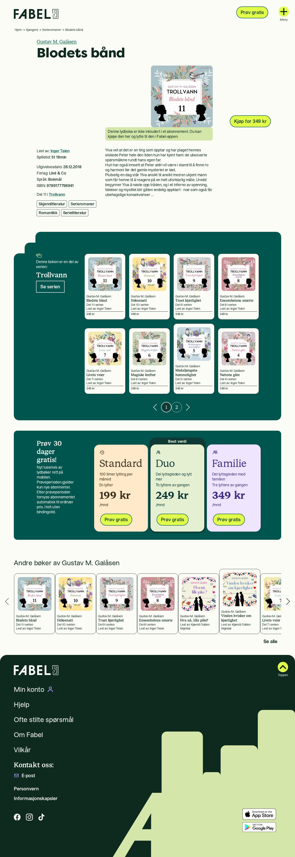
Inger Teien (60, 151)
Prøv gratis (252, 12)
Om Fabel (28, 735)
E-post (28, 775)
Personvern (26, 789)
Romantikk (48, 212)
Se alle (270, 641)
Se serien (50, 286)
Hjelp (21, 704)
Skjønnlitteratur (52, 204)
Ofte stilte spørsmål (43, 720)
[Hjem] (36, 14)
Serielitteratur (74, 212)
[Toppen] (283, 667)
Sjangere (32, 30)
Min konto (29, 689)
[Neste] (188, 407)
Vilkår (22, 750)
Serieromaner (51, 30)
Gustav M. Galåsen (57, 41)
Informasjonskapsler (35, 798)
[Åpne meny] (284, 11)
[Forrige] (155, 407)
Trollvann (57, 194)
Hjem (18, 30)
